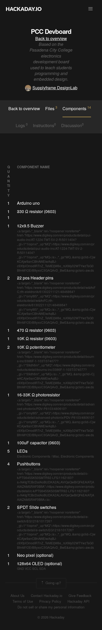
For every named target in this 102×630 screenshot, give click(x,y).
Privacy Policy (50, 601)
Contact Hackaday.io (46, 595)
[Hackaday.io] (24, 9)
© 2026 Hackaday (51, 617)
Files (51, 108)
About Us (17, 595)
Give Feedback (80, 595)
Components (77, 108)
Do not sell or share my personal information (51, 607)
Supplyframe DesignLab (54, 88)
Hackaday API (78, 601)
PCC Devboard (51, 31)
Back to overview (51, 38)
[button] (90, 9)
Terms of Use (23, 601)
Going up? (52, 582)
